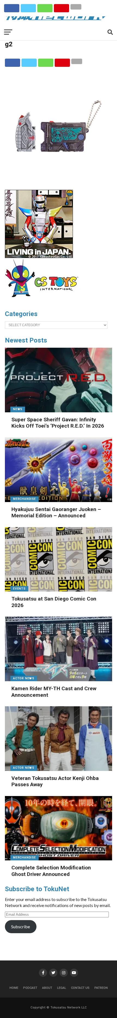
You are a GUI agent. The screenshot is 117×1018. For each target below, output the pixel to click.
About (47, 988)
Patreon (101, 988)
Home (14, 988)
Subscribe (20, 926)
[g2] (58, 178)
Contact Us (80, 988)
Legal (61, 988)
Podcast (30, 988)
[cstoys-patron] (43, 300)
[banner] (39, 256)
